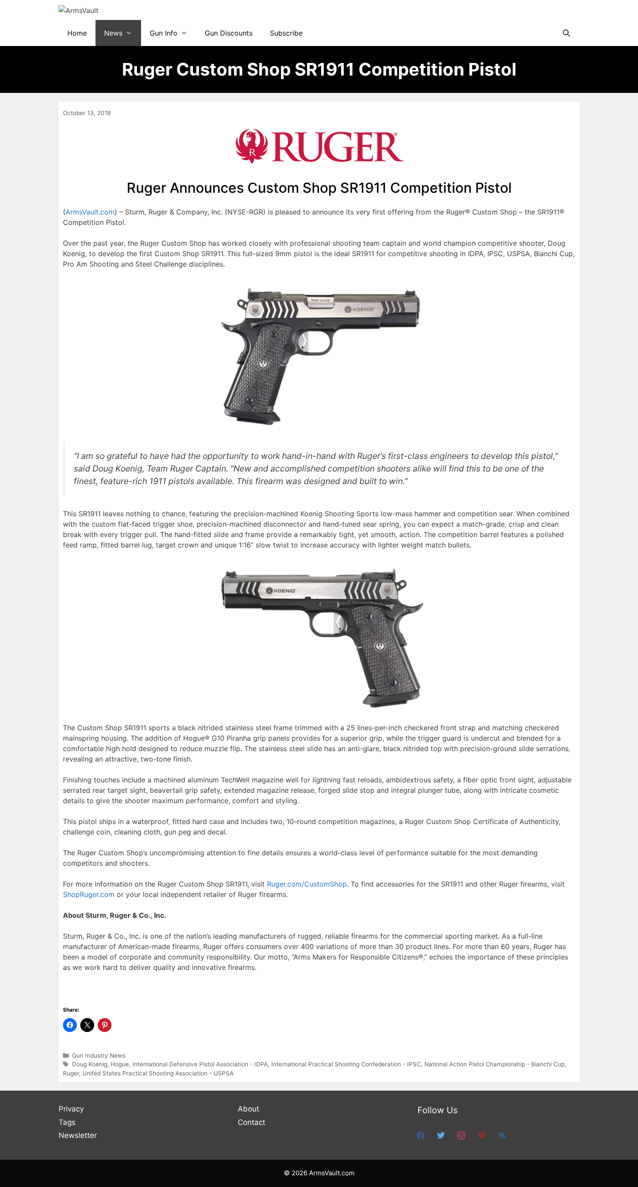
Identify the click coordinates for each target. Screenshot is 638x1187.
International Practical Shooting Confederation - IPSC (346, 1064)
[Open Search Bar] (566, 33)
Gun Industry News (98, 1055)
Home (77, 33)
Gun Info (164, 33)
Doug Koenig (89, 1064)
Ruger (71, 1073)
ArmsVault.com (90, 212)
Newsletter (78, 1135)
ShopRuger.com (89, 894)
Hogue (120, 1064)
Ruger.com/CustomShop (307, 884)
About (248, 1109)
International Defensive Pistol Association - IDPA (200, 1064)
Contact (251, 1122)
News (113, 33)
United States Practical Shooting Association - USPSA (157, 1073)
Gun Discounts (229, 33)
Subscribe (286, 33)
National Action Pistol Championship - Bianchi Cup (494, 1064)
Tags (67, 1122)
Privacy (71, 1109)
